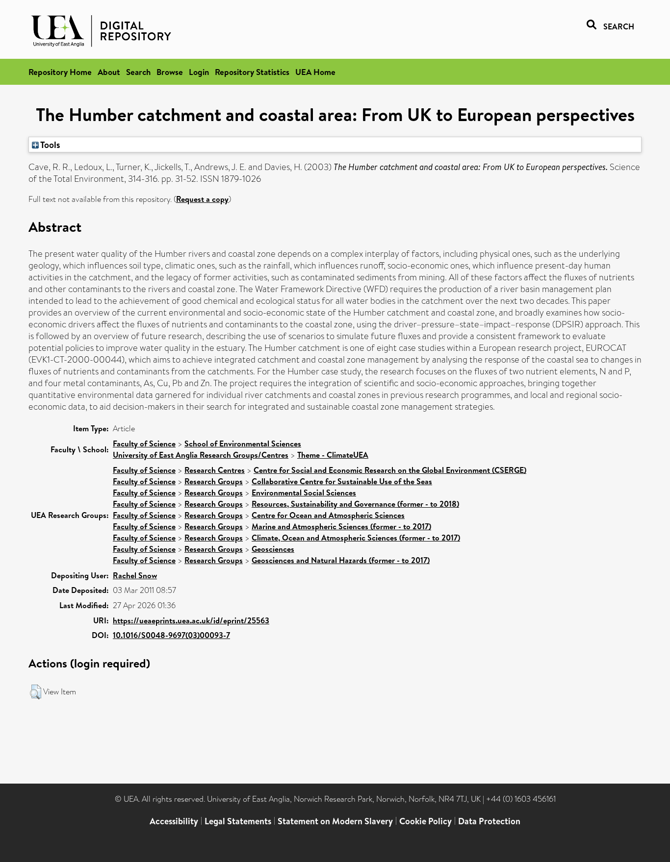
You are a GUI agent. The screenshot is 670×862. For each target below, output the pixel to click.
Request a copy (202, 199)
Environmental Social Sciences (304, 492)
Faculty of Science (144, 443)
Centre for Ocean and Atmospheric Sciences (328, 515)
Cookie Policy (425, 821)
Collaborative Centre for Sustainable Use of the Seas (342, 481)
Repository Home (60, 71)
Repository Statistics (252, 71)
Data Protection (489, 821)
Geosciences (273, 548)
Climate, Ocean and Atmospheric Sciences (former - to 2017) (356, 537)
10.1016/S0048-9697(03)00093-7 (171, 635)
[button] (35, 692)
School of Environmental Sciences (242, 443)
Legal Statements (238, 821)
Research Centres (214, 470)
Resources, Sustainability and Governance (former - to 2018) (355, 503)
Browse (169, 71)
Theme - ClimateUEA (332, 454)
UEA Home (315, 71)
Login (199, 71)
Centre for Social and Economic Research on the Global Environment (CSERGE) (390, 470)
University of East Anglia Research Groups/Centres (200, 454)
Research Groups (213, 481)
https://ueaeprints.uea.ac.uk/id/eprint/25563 (191, 620)
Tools (49, 144)
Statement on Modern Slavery (335, 821)
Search (138, 71)
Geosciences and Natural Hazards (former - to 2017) (341, 560)
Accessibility (174, 821)
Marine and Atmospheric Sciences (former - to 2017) (341, 526)
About (109, 71)
